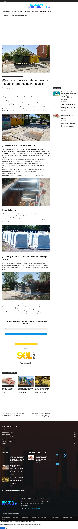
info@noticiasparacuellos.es (33, 508)
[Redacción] (3, 88)
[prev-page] (3, 396)
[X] (75, 1)
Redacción (6, 88)
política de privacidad (26, 337)
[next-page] (5, 396)
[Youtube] (57, 464)
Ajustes (7, 528)
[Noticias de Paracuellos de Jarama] (39, 6)
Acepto (2, 528)
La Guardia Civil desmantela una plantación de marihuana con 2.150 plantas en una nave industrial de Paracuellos (17, 480)
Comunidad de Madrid (6, 76)
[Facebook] (3, 92)
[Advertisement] (39, 32)
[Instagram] (73, 1)
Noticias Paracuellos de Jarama (17, 76)
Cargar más (64, 132)
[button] (74, 19)
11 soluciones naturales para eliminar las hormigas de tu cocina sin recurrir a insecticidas (40, 415)
